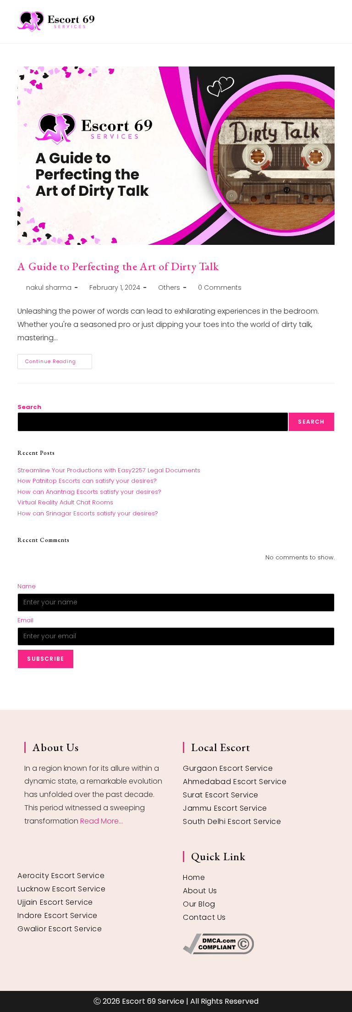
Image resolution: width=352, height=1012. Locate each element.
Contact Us (204, 917)
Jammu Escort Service (225, 808)
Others (169, 287)
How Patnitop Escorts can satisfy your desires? (87, 480)
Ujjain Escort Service (55, 902)
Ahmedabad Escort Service (234, 781)
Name (26, 586)
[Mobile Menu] (331, 21)
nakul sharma (49, 287)
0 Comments (220, 287)
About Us (200, 890)
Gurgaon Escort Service (228, 768)
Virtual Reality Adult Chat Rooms (65, 502)
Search (29, 407)
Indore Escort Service (57, 915)
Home (194, 877)
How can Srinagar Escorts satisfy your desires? (87, 513)
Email (25, 620)
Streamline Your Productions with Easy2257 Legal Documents (108, 470)
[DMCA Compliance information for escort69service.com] (255, 944)
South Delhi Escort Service (232, 821)
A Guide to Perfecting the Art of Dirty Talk (118, 266)
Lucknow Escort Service (61, 889)
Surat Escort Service (220, 795)
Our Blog (199, 904)
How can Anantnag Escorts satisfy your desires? (89, 491)
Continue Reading (58, 359)
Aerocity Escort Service (60, 875)
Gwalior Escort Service (59, 929)
